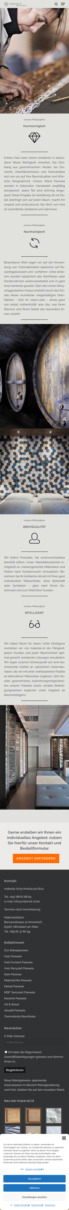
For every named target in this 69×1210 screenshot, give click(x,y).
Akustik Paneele (14, 1010)
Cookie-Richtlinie (22, 1205)
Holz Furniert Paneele (18, 962)
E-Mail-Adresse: (14, 1036)
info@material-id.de (27, 901)
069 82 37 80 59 (20, 931)
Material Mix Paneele (18, 980)
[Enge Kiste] (14, 1115)
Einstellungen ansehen (34, 1197)
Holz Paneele (13, 956)
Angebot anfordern (36, 858)
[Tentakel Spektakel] (14, 1133)
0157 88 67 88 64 (20, 896)
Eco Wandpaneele (16, 950)
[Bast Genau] (34, 1115)
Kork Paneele (13, 974)
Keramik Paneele (15, 998)
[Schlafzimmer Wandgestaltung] (34, 1133)
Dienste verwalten (33, 1169)
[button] (64, 1138)
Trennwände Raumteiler (20, 1016)
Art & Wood (11, 1004)
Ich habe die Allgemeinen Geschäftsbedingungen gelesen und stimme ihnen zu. (33, 1056)
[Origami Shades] (55, 1115)
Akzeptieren (34, 1178)
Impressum (50, 1205)
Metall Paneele (14, 986)
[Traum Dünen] (55, 1133)
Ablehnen (34, 1187)
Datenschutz (37, 1205)
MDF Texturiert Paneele (19, 992)
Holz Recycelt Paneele (19, 968)
